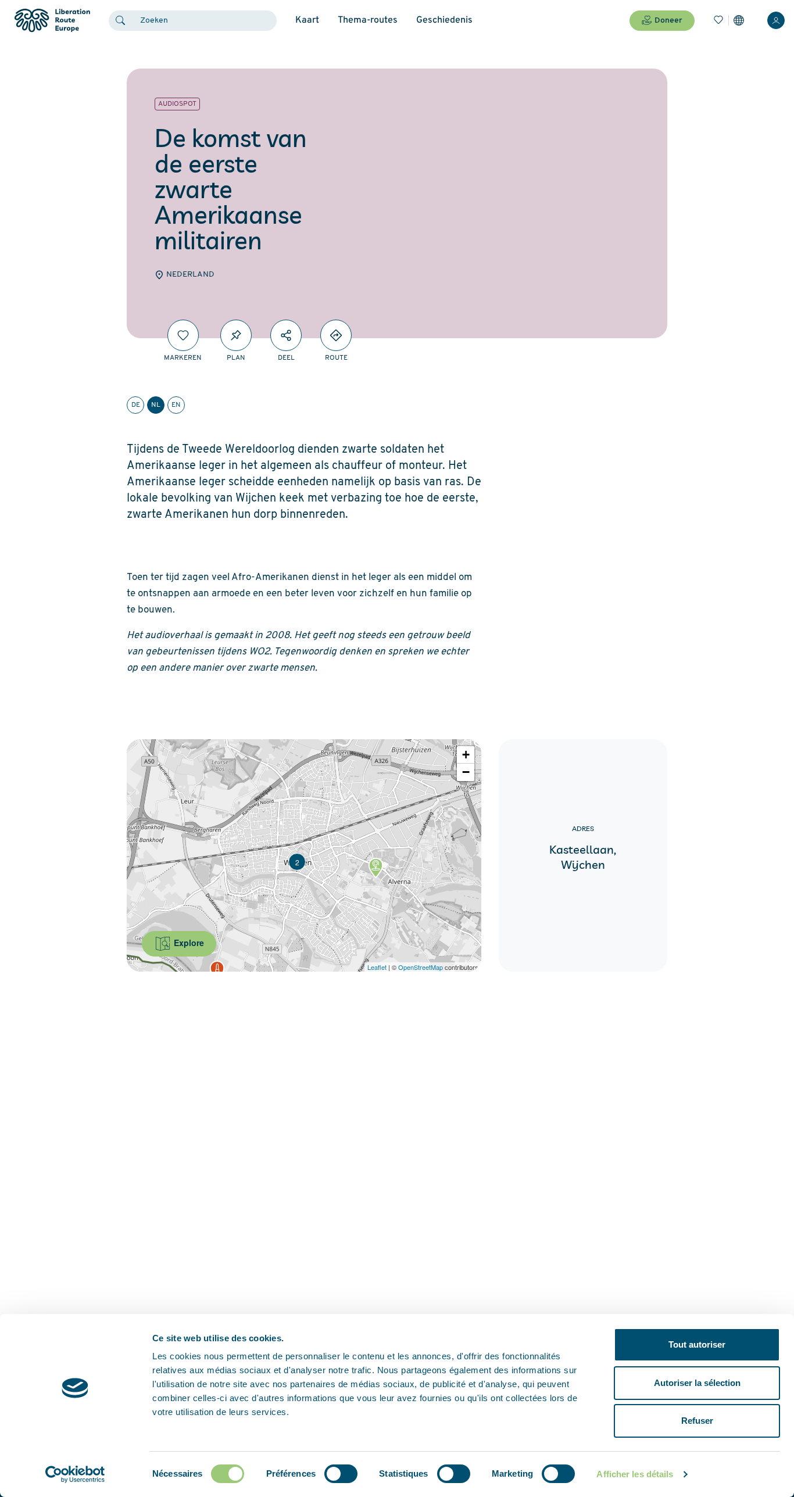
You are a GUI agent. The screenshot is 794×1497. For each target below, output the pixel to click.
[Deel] (286, 335)
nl (155, 405)
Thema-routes (368, 20)
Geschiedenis (444, 20)
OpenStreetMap (420, 967)
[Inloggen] (776, 20)
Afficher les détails (634, 1474)
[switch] (340, 1473)
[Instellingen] (739, 20)
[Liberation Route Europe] (52, 20)
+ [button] (466, 754)
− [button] (466, 772)
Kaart (307, 20)
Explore (187, 942)
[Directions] (336, 335)
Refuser (697, 1421)
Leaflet (377, 967)
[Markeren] (183, 335)
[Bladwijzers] (718, 20)
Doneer (668, 20)
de (135, 405)
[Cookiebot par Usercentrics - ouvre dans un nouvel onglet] (75, 1474)
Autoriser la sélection (697, 1383)
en (176, 405)
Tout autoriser (696, 1344)
